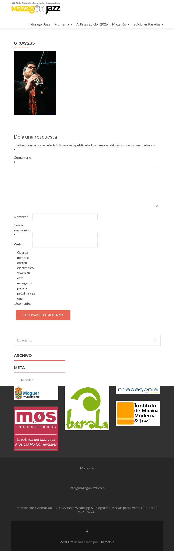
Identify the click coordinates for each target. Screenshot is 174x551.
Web (17, 244)
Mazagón (119, 24)
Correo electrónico (22, 230)
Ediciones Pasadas (146, 24)
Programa (61, 24)
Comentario (22, 159)
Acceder (27, 380)
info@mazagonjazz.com (87, 488)
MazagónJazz (39, 24)
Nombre (21, 217)
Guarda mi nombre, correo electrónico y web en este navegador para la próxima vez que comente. (26, 277)
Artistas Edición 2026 (92, 24)
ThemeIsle (106, 542)
